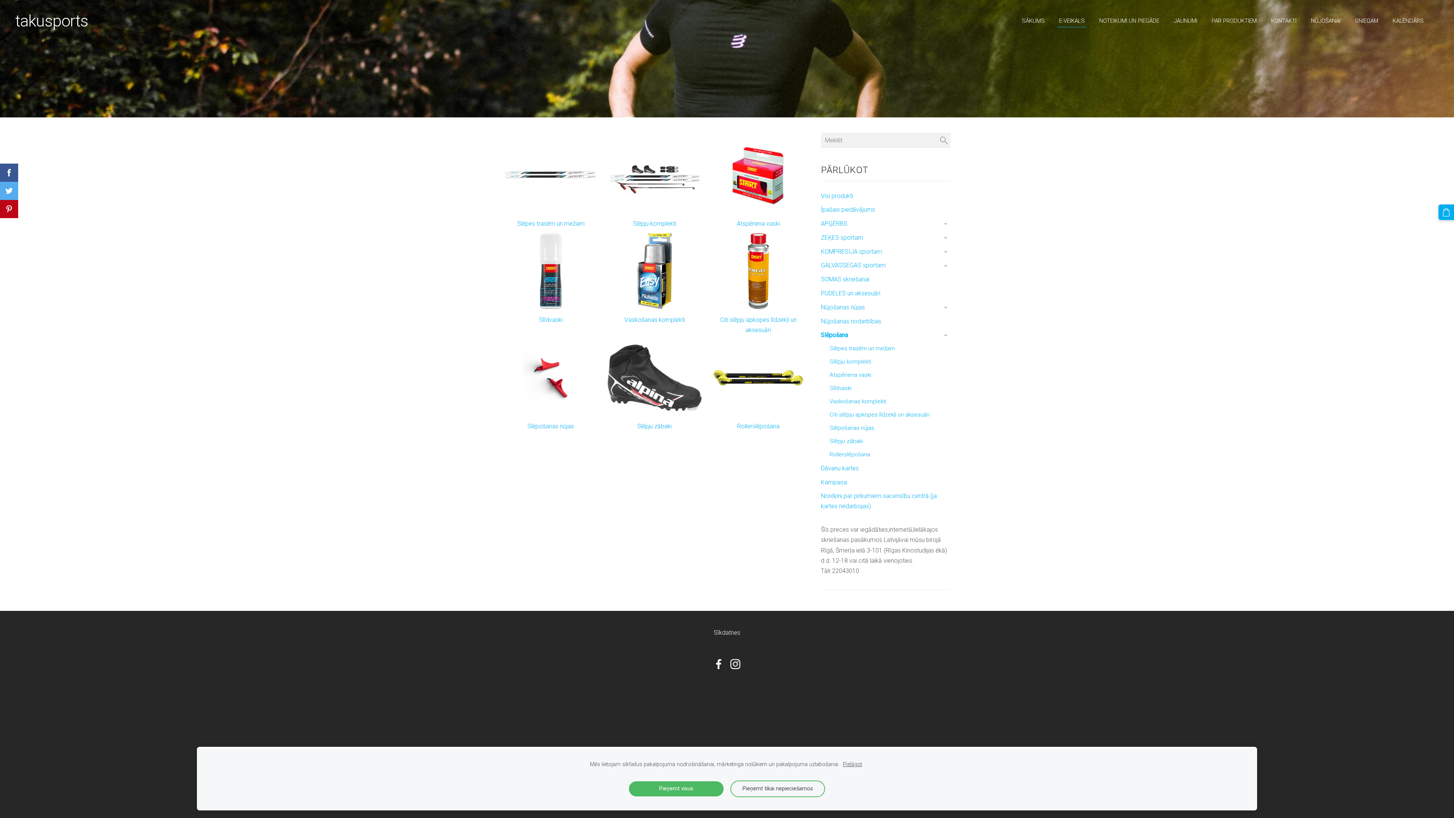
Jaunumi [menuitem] (1185, 20)
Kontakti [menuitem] (1283, 20)
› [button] (946, 224)
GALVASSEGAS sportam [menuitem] (853, 265)
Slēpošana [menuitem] (834, 335)
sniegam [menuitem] (1366, 20)
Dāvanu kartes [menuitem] (840, 468)
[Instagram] (735, 664)
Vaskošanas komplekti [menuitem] (858, 401)
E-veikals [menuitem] (1072, 20)
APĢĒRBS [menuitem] (834, 223)
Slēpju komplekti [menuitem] (850, 361)
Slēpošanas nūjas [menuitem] (852, 428)
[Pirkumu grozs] (1446, 212)
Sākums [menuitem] (1033, 20)
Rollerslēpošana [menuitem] (850, 454)
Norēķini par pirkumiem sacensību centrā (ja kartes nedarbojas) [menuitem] (879, 501)
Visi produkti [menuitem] (837, 196)
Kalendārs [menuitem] (1408, 20)
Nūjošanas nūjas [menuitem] (843, 307)
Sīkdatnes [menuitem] (727, 632)
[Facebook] (718, 664)
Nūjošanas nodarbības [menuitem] (851, 321)
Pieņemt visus (676, 788)
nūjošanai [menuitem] (1325, 20)
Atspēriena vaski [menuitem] (850, 375)
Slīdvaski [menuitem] (841, 388)
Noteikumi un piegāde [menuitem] (1129, 20)
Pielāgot (852, 764)
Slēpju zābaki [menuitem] (846, 441)
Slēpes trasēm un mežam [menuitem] (862, 348)
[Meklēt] (944, 140)
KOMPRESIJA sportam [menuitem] (851, 251)
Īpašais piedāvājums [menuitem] (848, 209)
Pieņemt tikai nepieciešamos (778, 788)
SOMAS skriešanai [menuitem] (845, 279)
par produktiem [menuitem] (1234, 20)
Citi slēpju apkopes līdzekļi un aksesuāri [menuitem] (880, 414)
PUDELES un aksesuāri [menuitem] (850, 293)
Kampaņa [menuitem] (834, 482)
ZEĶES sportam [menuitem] (842, 237)
